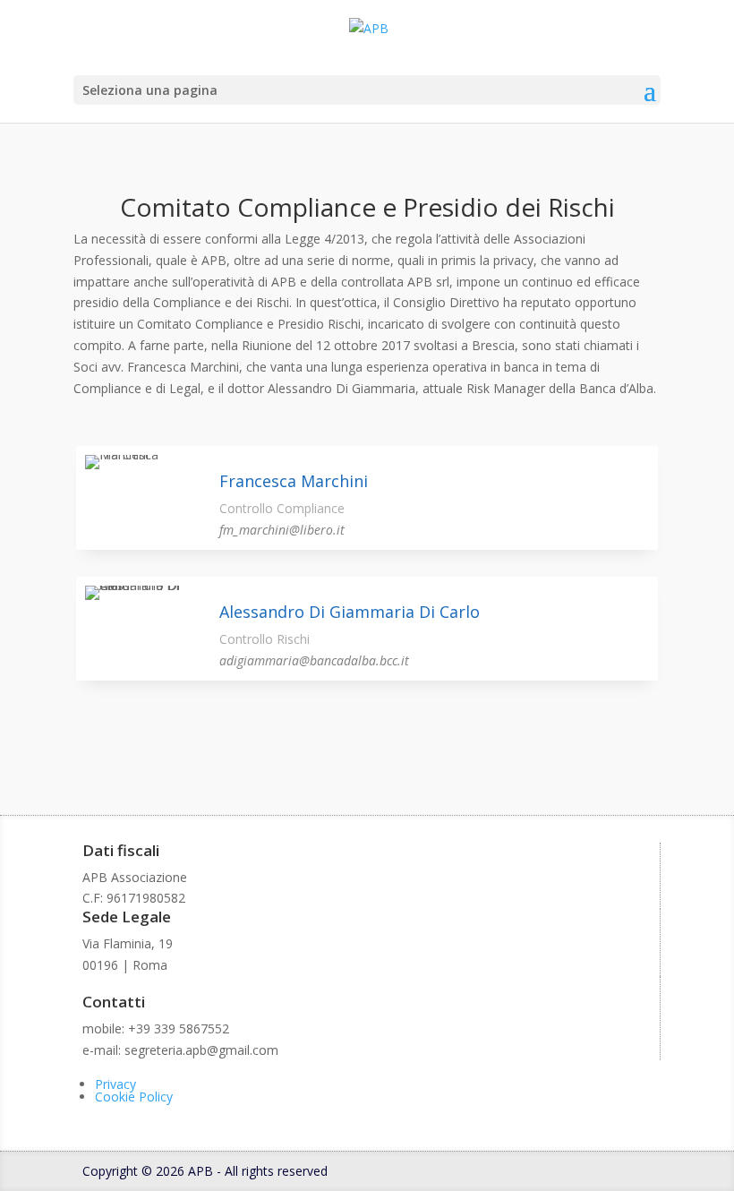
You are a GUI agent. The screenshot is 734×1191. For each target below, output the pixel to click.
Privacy (115, 1083)
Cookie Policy (134, 1096)
